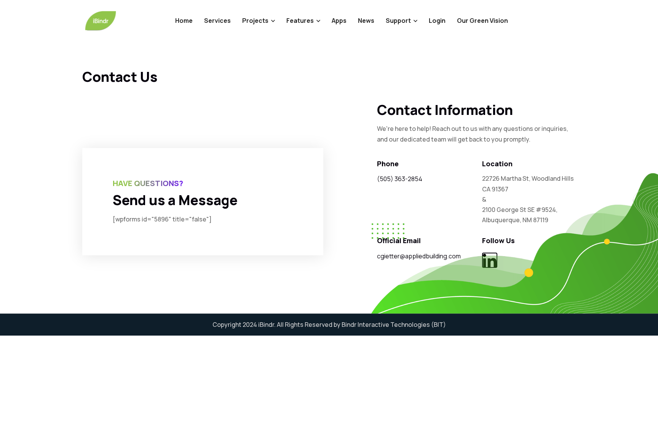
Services (217, 20)
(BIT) (438, 324)
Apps (339, 20)
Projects (255, 20)
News (366, 20)
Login (437, 20)
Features (300, 20)
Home (184, 20)
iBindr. (267, 324)
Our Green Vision (482, 20)
